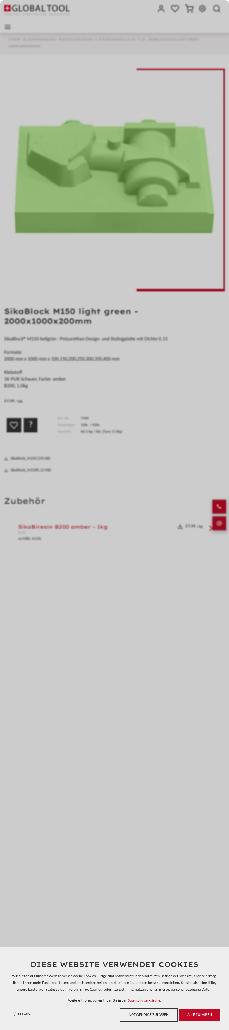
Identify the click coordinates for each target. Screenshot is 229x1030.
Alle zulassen (199, 1015)
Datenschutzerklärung (144, 1000)
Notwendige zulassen (149, 1015)
